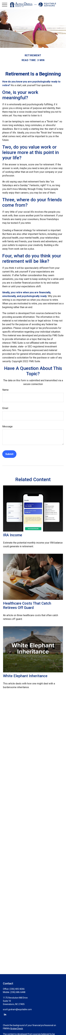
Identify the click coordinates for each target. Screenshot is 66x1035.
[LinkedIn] (5, 1014)
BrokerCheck (16, 1028)
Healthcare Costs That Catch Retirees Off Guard (27, 605)
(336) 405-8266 (17, 989)
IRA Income (12, 535)
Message (7, 426)
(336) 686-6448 (17, 992)
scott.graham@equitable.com (17, 1009)
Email (5, 408)
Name (5, 389)
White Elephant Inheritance (25, 676)
